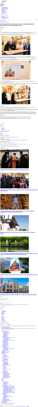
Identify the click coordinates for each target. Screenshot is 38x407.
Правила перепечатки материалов (6, 327)
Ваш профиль (3, 1)
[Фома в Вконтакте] (3, 310)
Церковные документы (5, 401)
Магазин (3, 316)
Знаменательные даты (6, 358)
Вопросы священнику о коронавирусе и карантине (9, 389)
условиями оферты (7, 139)
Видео (2, 380)
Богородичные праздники (6, 339)
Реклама (3, 317)
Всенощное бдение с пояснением (7, 400)
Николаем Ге (33, 59)
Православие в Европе (6, 375)
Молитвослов (3, 11)
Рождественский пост (6, 382)
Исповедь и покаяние (6, 395)
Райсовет (3, 16)
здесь (18, 146)
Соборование (5, 397)
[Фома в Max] (2, 314)
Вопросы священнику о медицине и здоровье (9, 392)
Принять (28, 406)
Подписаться (9, 324)
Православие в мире (4, 372)
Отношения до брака (6, 363)
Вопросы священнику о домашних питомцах (9, 388)
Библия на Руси (5, 335)
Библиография (5, 336)
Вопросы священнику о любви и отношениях (9, 391)
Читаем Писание (5, 334)
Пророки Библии (5, 333)
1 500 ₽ (1, 133)
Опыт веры (4, 355)
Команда (3, 318)
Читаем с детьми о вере (5, 17)
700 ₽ (1, 132)
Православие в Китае (6, 377)
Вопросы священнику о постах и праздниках (9, 340)
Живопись (3, 128)
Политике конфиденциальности (22, 406)
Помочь (3, 5)
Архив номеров (4, 320)
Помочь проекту (2, 138)
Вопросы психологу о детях (6, 350)
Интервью (3, 378)
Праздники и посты (4, 381)
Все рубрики (3, 12)
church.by (9, 55)
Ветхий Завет (5, 331)
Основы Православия (4, 7)
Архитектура (5, 366)
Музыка (4, 368)
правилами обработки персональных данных (17, 325)
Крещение (4, 394)
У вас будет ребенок (5, 349)
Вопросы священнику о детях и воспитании (8, 348)
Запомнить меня (3, 306)
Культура (3, 365)
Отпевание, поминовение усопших (7, 396)
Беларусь (3, 127)
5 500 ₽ (1, 134)
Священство (4, 398)
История (3, 357)
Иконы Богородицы (5, 341)
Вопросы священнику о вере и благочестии (8, 386)
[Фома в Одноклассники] (4, 311)
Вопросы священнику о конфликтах (7, 390)
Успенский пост (5, 383)
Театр (4, 370)
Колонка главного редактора (5, 351)
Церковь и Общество (4, 402)
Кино (4, 369)
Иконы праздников (5, 342)
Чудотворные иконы (5, 343)
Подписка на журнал (4, 13)
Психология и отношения (5, 8)
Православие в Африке (6, 373)
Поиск (2, 2)
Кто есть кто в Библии (6, 332)
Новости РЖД (3, 353)
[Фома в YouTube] (3, 313)
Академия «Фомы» (4, 9)
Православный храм (4, 344)
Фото (2, 379)
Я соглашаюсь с (5, 139)
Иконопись (4, 367)
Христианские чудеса (6, 356)
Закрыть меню (2, 4)
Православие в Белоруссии (6, 374)
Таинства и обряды (4, 393)
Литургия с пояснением (6, 399)
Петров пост (4, 384)
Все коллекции (4, 18)
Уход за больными (5, 362)
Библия (3, 330)
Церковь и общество (4, 129)
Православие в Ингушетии (6, 376)
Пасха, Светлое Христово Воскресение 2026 (9, 337)
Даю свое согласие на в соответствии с (14, 304)
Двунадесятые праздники (6, 338)
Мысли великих (5, 371)
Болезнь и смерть (5, 361)
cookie (8, 328)
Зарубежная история (5, 360)
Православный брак (5, 364)
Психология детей (5, 347)
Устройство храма (5, 345)
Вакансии (3, 319)
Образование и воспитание (5, 352)
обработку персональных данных (11, 304)
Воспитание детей (4, 346)
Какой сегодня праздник (5, 15)
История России (5, 359)
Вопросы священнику (4, 10)
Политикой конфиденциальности (24, 304)
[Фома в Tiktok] (3, 312)
